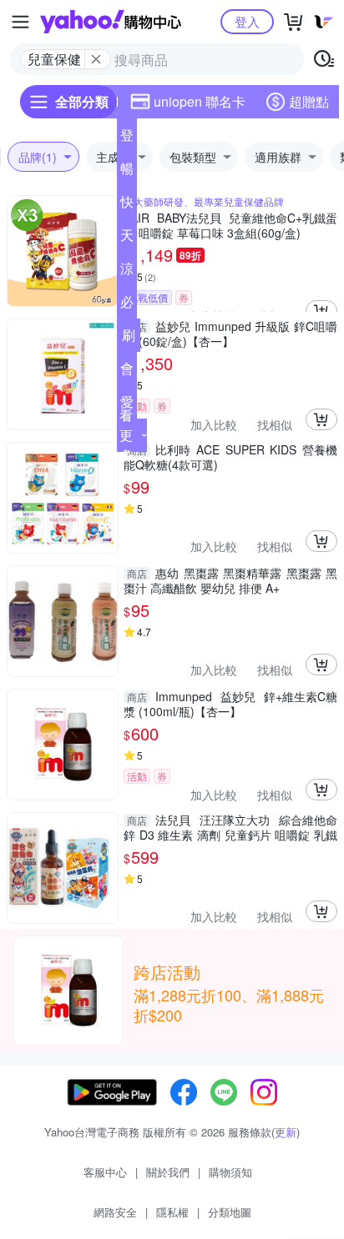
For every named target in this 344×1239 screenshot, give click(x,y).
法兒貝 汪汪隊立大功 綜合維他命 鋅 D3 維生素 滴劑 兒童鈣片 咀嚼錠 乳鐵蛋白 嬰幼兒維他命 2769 (230, 827)
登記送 (127, 138)
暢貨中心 (127, 171)
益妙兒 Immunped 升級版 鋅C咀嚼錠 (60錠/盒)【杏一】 (230, 334)
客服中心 (105, 1172)
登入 (247, 21)
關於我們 (168, 1172)
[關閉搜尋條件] (96, 59)
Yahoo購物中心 (110, 21)
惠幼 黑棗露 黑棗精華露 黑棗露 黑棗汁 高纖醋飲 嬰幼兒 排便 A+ (230, 580)
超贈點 (309, 101)
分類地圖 (229, 1212)
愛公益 (127, 405)
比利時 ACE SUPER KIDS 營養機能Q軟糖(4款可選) (230, 457)
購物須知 (230, 1172)
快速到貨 (127, 205)
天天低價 (127, 238)
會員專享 (127, 372)
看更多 (126, 434)
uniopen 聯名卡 (199, 101)
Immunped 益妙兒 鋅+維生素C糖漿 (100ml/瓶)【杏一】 (230, 704)
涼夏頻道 (127, 271)
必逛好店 (127, 305)
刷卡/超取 (128, 338)
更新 (285, 1132)
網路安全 (115, 1212)
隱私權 (172, 1212)
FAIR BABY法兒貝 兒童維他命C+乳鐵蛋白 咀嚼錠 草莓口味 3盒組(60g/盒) (230, 225)
